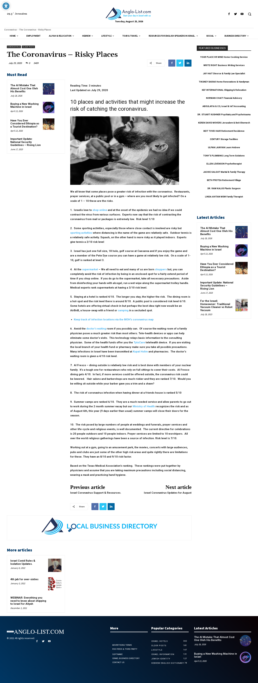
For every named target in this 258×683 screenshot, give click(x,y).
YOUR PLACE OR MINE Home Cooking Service (224, 57)
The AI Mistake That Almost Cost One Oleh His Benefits (24, 88)
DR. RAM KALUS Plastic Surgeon (223, 188)
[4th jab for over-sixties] (54, 584)
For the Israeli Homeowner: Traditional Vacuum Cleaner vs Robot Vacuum (216, 305)
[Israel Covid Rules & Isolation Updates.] (54, 565)
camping (123, 310)
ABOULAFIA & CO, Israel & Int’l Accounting (224, 106)
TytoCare (139, 342)
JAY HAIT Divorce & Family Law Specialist (224, 73)
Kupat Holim (140, 351)
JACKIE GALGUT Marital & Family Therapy (224, 172)
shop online (99, 210)
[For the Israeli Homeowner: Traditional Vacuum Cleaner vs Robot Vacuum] (241, 305)
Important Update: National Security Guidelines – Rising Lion (25, 142)
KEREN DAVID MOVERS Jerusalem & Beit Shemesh (224, 123)
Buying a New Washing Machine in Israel (24, 105)
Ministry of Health (144, 406)
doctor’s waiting (96, 328)
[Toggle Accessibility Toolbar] (6, 6)
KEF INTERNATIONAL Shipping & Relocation (224, 90)
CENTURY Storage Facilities (224, 139)
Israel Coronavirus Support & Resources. (95, 492)
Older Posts (28, 47)
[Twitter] (235, 14)
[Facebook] (229, 14)
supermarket (90, 269)
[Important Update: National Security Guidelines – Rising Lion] (48, 142)
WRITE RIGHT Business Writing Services (224, 65)
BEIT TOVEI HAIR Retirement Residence (223, 131)
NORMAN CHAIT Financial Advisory (224, 98)
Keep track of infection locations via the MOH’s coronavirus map (114, 319)
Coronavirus (10, 30)
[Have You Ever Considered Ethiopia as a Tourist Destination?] (48, 124)
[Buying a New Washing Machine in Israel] (48, 107)
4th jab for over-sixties (24, 579)
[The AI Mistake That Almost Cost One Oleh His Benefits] (48, 89)
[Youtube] (242, 14)
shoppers (161, 269)
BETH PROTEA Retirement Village (224, 180)
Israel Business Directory (126, 658)
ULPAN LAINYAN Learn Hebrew (224, 147)
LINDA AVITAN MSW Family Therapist (224, 196)
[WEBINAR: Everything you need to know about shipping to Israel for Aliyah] (54, 602)
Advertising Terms (122, 645)
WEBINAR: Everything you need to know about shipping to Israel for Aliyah (28, 600)
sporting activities (81, 232)
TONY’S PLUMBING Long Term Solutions (224, 156)
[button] (249, 14)
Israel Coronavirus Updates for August (167, 492)
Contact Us (118, 662)
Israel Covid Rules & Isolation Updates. (22, 562)
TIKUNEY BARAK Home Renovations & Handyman (224, 82)
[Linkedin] (187, 63)
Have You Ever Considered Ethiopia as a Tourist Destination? (24, 123)
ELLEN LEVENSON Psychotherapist (224, 164)
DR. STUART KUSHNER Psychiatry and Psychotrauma (223, 114)
